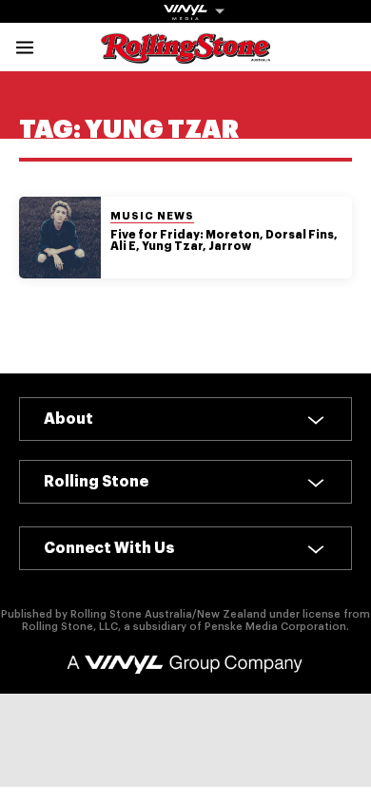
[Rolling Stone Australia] (185, 55)
